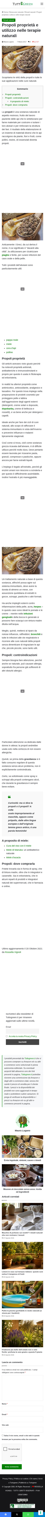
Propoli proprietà (12, 94)
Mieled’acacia (13, 857)
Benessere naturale (16, 12)
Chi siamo (33, 1479)
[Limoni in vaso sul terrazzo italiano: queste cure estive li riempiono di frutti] (22, 1255)
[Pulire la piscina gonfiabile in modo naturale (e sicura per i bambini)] (22, 1294)
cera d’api (11, 348)
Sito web (5, 1425)
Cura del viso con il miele (18, 846)
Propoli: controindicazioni (17, 98)
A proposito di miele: (19, 101)
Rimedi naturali (30, 12)
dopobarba (8, 408)
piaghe (5, 255)
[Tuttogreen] (22, 4)
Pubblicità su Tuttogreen (28, 1483)
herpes (37, 606)
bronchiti (35, 634)
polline (9, 352)
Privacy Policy (7, 1479)
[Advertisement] (22, 163)
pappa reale (12, 340)
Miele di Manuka (14, 850)
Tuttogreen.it (29, 1058)
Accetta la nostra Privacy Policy (23, 1036)
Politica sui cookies (21, 1479)
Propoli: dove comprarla (16, 105)
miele (9, 344)
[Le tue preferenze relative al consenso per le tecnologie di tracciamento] (40, 1512)
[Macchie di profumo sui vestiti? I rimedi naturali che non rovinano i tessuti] (22, 1216)
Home (5, 12)
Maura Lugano (9, 42)
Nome (5, 1404)
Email (8, 1027)
